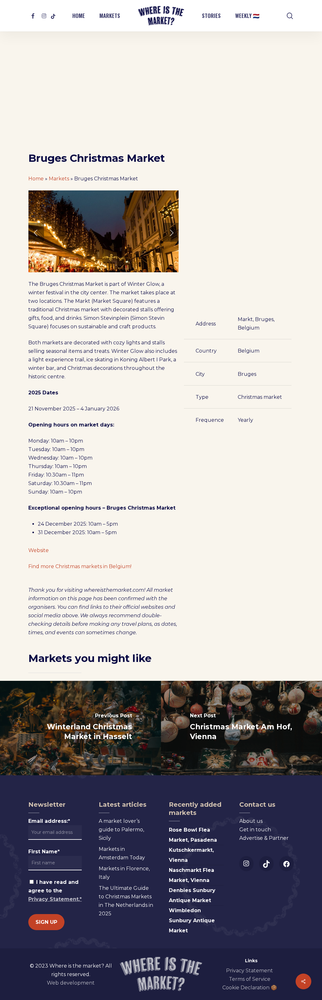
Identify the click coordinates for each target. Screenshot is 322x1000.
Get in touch (255, 830)
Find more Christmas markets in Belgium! (79, 566)
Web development (71, 983)
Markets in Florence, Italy (124, 873)
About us (251, 821)
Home (36, 179)
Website (38, 550)
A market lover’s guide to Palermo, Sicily (121, 829)
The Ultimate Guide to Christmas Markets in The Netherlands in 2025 (126, 901)
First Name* (44, 852)
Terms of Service (249, 979)
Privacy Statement (249, 971)
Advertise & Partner (264, 838)
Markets (59, 179)
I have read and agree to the (55, 890)
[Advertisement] (161, 104)
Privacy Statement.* (55, 899)
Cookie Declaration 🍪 (249, 988)
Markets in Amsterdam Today (122, 853)
